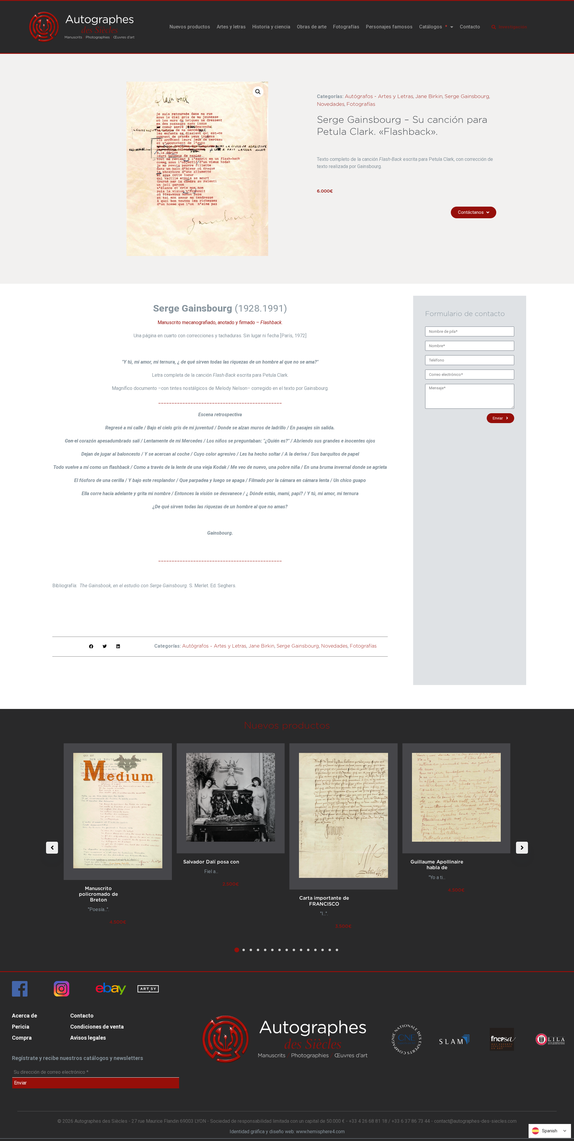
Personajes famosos (389, 27)
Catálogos (430, 27)
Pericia (20, 1026)
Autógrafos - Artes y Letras (379, 96)
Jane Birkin (428, 96)
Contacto (470, 27)
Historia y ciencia (271, 27)
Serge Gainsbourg (467, 96)
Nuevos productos (190, 27)
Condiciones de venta (97, 1026)
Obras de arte (311, 27)
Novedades (330, 104)
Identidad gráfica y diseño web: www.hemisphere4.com (287, 1131)
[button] (258, 91)
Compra (22, 1038)
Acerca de (24, 1015)
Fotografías (346, 27)
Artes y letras (231, 27)
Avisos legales (88, 1038)
